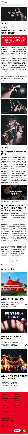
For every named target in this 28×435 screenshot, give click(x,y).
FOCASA (16, 398)
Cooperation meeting (7, 411)
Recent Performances (7, 398)
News (3, 402)
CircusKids (16, 400)
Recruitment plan (6, 414)
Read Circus (17, 396)
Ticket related (5, 413)
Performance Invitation (5, 408)
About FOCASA (5, 396)
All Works (4, 400)
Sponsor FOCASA (18, 407)
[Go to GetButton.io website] (24, 433)
